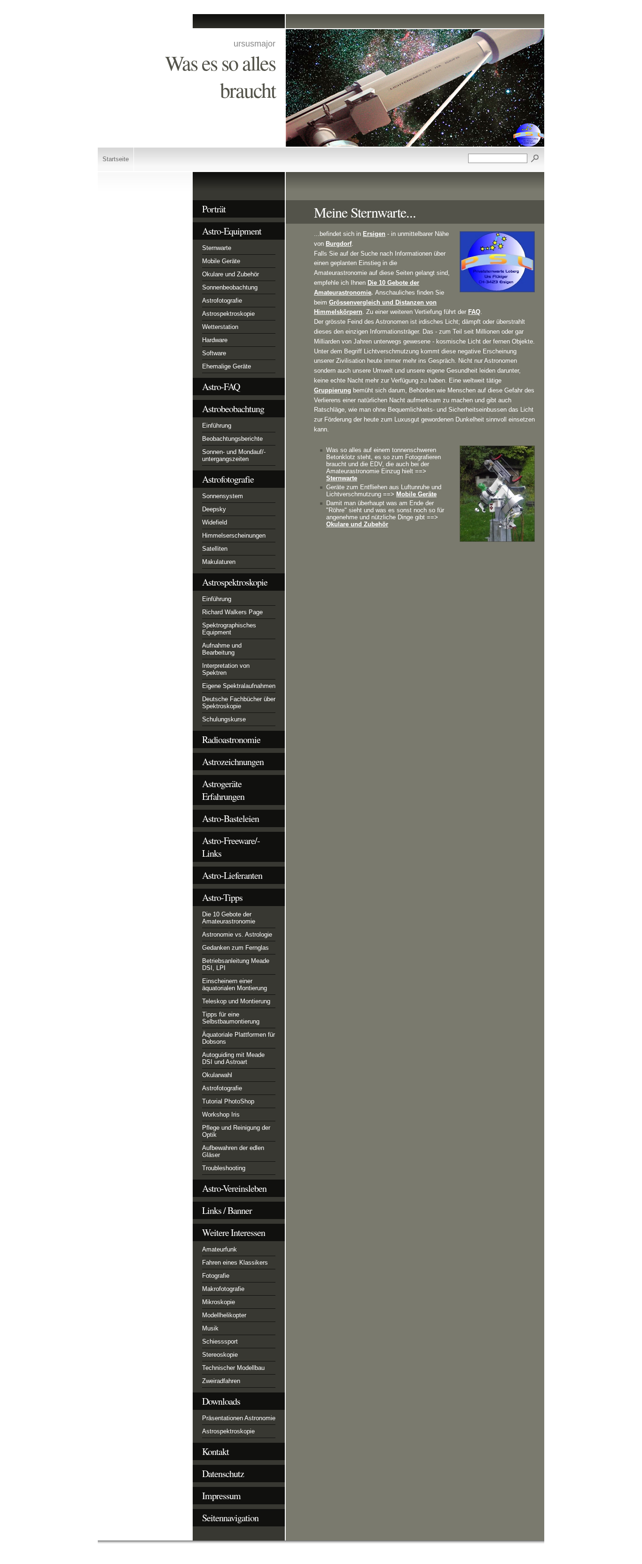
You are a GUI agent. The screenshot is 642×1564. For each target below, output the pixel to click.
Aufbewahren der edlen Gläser (233, 1151)
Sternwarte (216, 247)
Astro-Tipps (222, 897)
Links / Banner (227, 1210)
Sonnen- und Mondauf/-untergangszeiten (234, 455)
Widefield (214, 522)
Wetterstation (220, 326)
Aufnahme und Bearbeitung (222, 649)
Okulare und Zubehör (230, 274)
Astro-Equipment (231, 231)
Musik (210, 1328)
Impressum (221, 1495)
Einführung (216, 425)
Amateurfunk (219, 1249)
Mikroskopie (218, 1302)
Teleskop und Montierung (236, 1001)
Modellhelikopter (224, 1315)
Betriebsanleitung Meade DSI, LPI (235, 964)
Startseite (115, 159)
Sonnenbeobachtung (230, 287)
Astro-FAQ (221, 386)
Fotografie (215, 1275)
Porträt (214, 209)
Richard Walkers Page (232, 612)
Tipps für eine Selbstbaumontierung (230, 1018)
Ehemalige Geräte (226, 366)
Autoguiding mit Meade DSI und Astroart (233, 1058)
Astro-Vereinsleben (234, 1188)
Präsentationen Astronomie (238, 1418)
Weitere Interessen (233, 1232)
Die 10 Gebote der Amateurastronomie (228, 918)
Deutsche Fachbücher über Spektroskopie (238, 703)
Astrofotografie (222, 300)
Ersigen (374, 233)
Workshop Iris (221, 1114)
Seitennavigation (230, 1517)
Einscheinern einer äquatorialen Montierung (234, 985)
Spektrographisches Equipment (229, 629)
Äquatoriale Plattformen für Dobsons (238, 1038)
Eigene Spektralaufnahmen (238, 685)
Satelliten (214, 548)
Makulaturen (218, 561)
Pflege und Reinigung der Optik (236, 1131)
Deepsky (214, 509)
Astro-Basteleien (230, 818)
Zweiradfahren (221, 1380)
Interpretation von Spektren (226, 669)
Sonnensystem (222, 496)
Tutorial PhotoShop (228, 1101)
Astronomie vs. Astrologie (237, 934)
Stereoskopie (220, 1354)
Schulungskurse (224, 719)
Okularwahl (217, 1075)
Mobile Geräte (221, 261)
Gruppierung (332, 390)
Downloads (221, 1401)
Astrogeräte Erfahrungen (223, 790)
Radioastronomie (231, 739)
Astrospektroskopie (228, 313)
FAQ (474, 311)
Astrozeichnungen (233, 761)
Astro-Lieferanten (232, 875)
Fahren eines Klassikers (235, 1262)
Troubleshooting (223, 1168)
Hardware (214, 340)
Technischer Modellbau (233, 1367)
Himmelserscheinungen (234, 535)
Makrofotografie (223, 1288)
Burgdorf (339, 243)
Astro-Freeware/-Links (231, 847)
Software (214, 353)
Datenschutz (223, 1473)
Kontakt (215, 1451)
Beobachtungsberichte (232, 438)
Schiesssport (220, 1341)
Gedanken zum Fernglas (235, 947)
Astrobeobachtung (233, 408)
